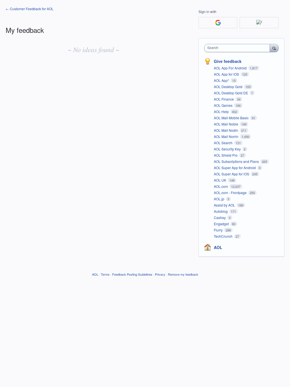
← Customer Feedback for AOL (30, 8)
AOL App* (222, 80)
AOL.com (221, 186)
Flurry (218, 229)
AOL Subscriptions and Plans (237, 161)
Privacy (160, 274)
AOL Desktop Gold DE (231, 92)
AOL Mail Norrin (226, 136)
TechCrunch (223, 236)
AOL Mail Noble (226, 124)
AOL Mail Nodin (226, 130)
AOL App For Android (231, 67)
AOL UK (220, 180)
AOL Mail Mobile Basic (232, 117)
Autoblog (221, 211)
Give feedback (228, 61)
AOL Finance (224, 99)
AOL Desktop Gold (228, 86)
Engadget (222, 223)
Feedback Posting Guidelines (132, 274)
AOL (218, 247)
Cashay (220, 217)
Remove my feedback (183, 274)
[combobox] (238, 48)
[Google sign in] (218, 22)
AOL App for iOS (227, 74)
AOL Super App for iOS (232, 173)
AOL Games (223, 105)
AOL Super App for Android (235, 167)
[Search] (274, 48)
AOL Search (223, 142)
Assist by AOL (225, 205)
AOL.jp (219, 198)
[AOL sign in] (259, 22)
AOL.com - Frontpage (231, 192)
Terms (105, 274)
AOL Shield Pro (226, 155)
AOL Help (222, 111)
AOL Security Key (228, 148)
